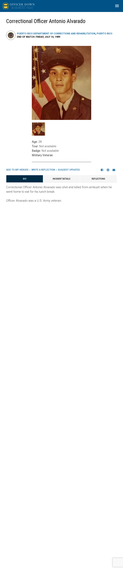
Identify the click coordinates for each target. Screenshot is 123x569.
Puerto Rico (104, 33)
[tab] (24, 178)
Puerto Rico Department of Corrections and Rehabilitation (56, 33)
